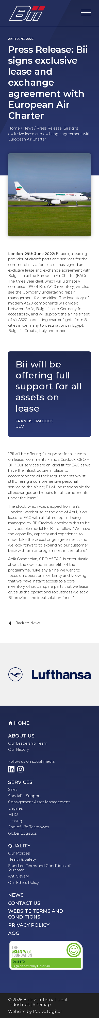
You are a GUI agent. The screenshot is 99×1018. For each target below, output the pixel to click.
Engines (15, 808)
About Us (21, 736)
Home (14, 128)
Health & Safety (22, 859)
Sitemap (42, 1004)
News (28, 128)
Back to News (22, 623)
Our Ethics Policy (23, 882)
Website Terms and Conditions (35, 914)
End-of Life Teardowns (28, 827)
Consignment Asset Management (39, 802)
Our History (18, 749)
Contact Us (24, 903)
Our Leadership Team (27, 743)
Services (20, 782)
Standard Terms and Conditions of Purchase (39, 867)
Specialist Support (24, 796)
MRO (13, 814)
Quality (19, 846)
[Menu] (86, 13)
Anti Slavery (18, 876)
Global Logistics (22, 833)
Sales (12, 789)
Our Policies (19, 853)
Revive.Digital (47, 1011)
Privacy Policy (29, 925)
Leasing (15, 821)
